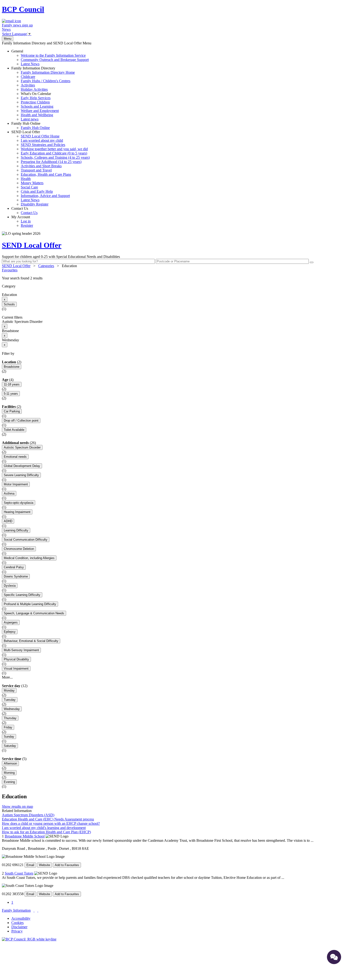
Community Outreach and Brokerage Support (55, 60)
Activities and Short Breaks (41, 166)
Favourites (9, 270)
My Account (22, 221)
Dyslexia (10, 585)
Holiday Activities (34, 89)
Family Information (16, 910)
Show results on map (17, 806)
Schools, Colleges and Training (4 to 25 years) (55, 157)
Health (26, 179)
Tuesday (10, 699)
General (50, 57)
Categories (46, 266)
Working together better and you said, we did (54, 149)
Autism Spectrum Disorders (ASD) (28, 815)
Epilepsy (10, 631)
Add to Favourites (67, 865)
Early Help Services (36, 98)
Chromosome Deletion (19, 549)
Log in (26, 221)
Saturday (10, 746)
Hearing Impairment (17, 512)
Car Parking (12, 411)
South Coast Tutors (19, 873)
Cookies (17, 923)
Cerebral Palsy (14, 567)
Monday (9, 690)
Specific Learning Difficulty (22, 595)
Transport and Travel (36, 170)
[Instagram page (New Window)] (37, 910)
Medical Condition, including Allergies (29, 558)
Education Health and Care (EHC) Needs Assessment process (48, 819)
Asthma (9, 493)
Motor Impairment (16, 484)
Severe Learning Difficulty (21, 475)
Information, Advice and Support (45, 196)
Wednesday (12, 709)
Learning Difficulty (16, 530)
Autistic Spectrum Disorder (22, 447)
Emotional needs (15, 456)
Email (30, 865)
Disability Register (34, 204)
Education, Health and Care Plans (46, 174)
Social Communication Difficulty (25, 539)
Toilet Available (14, 430)
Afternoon (10, 763)
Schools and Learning (37, 106)
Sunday (9, 736)
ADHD (8, 521)
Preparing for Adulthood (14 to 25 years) (51, 162)
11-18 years (12, 384)
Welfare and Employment (40, 111)
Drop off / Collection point (21, 420)
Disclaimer (19, 927)
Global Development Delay (22, 466)
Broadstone (11, 366)
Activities (28, 85)
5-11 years (11, 393)
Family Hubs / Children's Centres (45, 81)
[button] (173, 278)
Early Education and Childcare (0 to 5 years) (54, 153)
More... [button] (7, 677)
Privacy (17, 931)
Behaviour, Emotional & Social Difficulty (31, 641)
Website (44, 865)
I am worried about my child (42, 140)
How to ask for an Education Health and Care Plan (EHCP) (46, 832)
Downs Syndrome (16, 576)
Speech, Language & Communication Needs (34, 613)
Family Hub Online (30, 125)
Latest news (29, 119)
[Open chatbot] (334, 957)
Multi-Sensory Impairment (21, 650)
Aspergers (11, 622)
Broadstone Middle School (25, 836)
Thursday (10, 718)
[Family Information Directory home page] (29, 939)
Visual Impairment (16, 668)
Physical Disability (16, 659)
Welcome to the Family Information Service (53, 55)
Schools (9, 304)
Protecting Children (35, 102)
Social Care (29, 187)
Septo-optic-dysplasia (18, 502)
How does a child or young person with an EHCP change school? (51, 823)
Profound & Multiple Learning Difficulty (30, 604)
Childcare (28, 77)
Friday (8, 727)
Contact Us (24, 210)
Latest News (30, 64)
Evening (9, 782)
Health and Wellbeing (37, 115)
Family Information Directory (43, 93)
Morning (9, 772)
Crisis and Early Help (37, 191)
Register (27, 225)
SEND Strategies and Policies (43, 145)
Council (23, 9)
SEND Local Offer (50, 168)
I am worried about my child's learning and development (44, 828)
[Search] (311, 262)
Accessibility (20, 918)
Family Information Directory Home (48, 72)
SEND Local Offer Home (40, 136)
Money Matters (32, 183)
